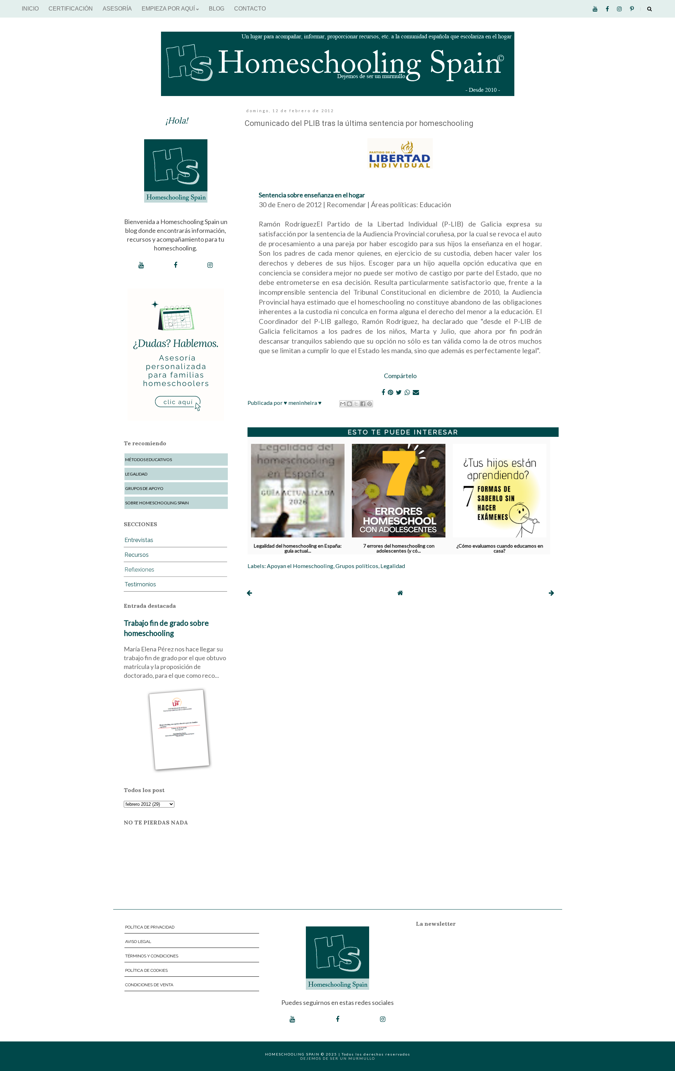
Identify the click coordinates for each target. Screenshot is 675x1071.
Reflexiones (139, 569)
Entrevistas (138, 540)
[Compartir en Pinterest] (369, 403)
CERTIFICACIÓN (71, 9)
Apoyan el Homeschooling (300, 565)
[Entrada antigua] (551, 592)
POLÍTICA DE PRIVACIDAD (149, 927)
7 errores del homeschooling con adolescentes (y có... (399, 546)
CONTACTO (250, 9)
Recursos (136, 555)
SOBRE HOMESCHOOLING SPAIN (157, 502)
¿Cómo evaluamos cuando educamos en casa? (499, 546)
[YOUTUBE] (141, 265)
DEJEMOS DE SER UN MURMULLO (337, 1058)
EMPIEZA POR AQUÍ (169, 9)
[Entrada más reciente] (249, 592)
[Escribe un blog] (349, 403)
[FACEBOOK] (175, 265)
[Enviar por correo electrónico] (342, 403)
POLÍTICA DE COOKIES (146, 970)
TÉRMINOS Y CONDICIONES (151, 956)
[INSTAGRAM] (210, 265)
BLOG (216, 9)
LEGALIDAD (136, 474)
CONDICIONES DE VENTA (149, 984)
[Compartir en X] (356, 403)
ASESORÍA (117, 9)
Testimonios (140, 584)
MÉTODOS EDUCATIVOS (148, 459)
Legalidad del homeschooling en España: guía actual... (298, 546)
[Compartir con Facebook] (362, 403)
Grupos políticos (356, 565)
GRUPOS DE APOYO (144, 488)
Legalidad (392, 565)
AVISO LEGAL (138, 941)
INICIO (30, 9)
